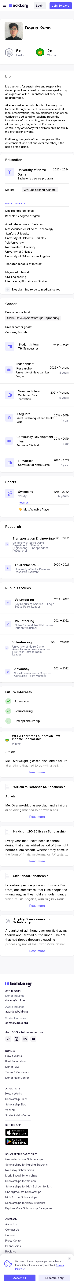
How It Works (13, 1055)
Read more (37, 772)
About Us (11, 1224)
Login (39, 5)
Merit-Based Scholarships (21, 1175)
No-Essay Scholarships (19, 1170)
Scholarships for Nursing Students (26, 1164)
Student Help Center (18, 1115)
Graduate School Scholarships (24, 1159)
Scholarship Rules (16, 1099)
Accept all (19, 1277)
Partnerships (13, 1246)
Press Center (13, 1240)
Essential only (54, 1277)
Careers (10, 1235)
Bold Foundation (15, 1061)
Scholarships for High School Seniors (28, 1186)
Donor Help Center (17, 1077)
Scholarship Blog (15, 1104)
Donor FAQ (12, 1066)
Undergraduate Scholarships (23, 1191)
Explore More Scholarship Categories (28, 1208)
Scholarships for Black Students (25, 1202)
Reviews (10, 1251)
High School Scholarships (21, 1197)
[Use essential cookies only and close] (69, 1258)
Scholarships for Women (20, 1181)
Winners (10, 1109)
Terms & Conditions (17, 1072)
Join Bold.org (60, 5)
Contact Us (12, 1229)
